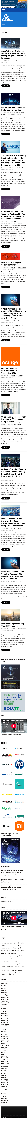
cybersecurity (16, 950)
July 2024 (3, 1027)
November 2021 (5, 1084)
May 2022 (3, 1073)
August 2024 (4, 1026)
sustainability (7, 974)
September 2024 (5, 1024)
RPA (16, 970)
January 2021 (4, 1102)
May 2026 (3, 988)
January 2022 (4, 1081)
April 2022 (3, 1075)
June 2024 (3, 1029)
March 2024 (4, 1034)
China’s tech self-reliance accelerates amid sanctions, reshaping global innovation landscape (13, 54)
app (14, 943)
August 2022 (4, 1068)
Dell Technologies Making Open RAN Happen (12, 625)
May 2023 (3, 1052)
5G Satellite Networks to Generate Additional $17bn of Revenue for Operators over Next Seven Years (13, 215)
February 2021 (4, 1100)
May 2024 (3, 1031)
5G (2, 943)
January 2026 (4, 995)
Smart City (21, 167)
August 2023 (4, 1047)
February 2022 (4, 1079)
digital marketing (5, 958)
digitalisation (12, 956)
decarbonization (5, 956)
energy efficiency (19, 964)
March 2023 (4, 1056)
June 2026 (3, 987)
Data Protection (12, 953)
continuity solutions (6, 948)
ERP (16, 966)
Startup (14, 972)
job (22, 968)
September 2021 (5, 1088)
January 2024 (4, 1038)
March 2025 (4, 1013)
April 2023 (3, 1054)
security (20, 970)
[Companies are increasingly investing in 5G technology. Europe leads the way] (10, 408)
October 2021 (4, 1086)
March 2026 (4, 992)
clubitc (12, 60)
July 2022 (3, 1070)
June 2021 (3, 1093)
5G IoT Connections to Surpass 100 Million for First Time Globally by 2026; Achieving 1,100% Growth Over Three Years (14, 313)
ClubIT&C (14, 1117)
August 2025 (4, 1004)
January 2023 (4, 1059)
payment (4, 970)
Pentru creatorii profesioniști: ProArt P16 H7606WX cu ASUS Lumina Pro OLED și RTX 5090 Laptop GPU (13, 928)
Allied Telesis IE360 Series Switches (12, 734)
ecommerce (5, 964)
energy (12, 964)
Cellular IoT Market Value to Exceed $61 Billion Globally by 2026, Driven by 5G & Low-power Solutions (13, 472)
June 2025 (3, 1008)
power (8, 970)
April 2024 (3, 1033)
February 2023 (4, 1057)
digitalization (20, 956)
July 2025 (3, 1006)
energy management (7, 966)
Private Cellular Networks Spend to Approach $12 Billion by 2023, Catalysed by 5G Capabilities (12, 575)
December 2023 (5, 1040)
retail (12, 970)
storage (18, 972)
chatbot (14, 945)
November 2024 (5, 1020)
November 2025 (5, 999)
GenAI (23, 966)
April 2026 (3, 990)
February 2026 (4, 994)
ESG (19, 966)
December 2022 (5, 1061)
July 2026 (3, 985)
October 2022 (4, 1065)
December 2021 (5, 1082)
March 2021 (4, 1098)
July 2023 (3, 1049)
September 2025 (5, 1003)
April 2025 (3, 1011)
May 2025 (3, 1010)
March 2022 (4, 1077)
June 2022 (3, 1072)
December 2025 (5, 997)
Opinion (17, 60)
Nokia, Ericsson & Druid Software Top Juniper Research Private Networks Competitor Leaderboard (13, 522)
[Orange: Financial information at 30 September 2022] (10, 356)
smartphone (4, 972)
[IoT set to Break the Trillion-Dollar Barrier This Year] (10, 98)
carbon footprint (9, 945)
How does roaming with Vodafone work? (11, 263)
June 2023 (3, 1050)
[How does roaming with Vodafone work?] (10, 256)
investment (9, 968)
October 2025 (4, 1001)
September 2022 (5, 1066)
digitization (17, 961)
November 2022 (5, 1063)
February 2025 (4, 1015)
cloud (19, 945)
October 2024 (4, 1022)
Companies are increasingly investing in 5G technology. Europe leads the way (13, 419)
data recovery (19, 953)
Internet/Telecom (5, 223)
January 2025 (4, 1017)
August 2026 (4, 983)
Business (20, 375)
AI (11, 942)
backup (3, 945)
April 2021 (3, 1096)
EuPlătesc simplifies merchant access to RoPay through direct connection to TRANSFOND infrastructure (12, 887)
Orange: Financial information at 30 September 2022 (9, 370)
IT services (18, 968)
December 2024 (5, 1018)
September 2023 (5, 1045)
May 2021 (3, 1095)
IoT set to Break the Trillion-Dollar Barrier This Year (13, 109)
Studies (19, 320)
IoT (14, 968)
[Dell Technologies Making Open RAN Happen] (10, 615)
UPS (14, 974)
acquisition (6, 943)
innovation (3, 968)
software (9, 972)
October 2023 (4, 1043)
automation (20, 943)
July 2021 (3, 1091)
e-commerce (23, 961)
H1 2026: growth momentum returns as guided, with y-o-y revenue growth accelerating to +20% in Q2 (12, 872)
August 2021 (4, 1089)
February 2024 (4, 1036)
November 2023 (5, 1041)
